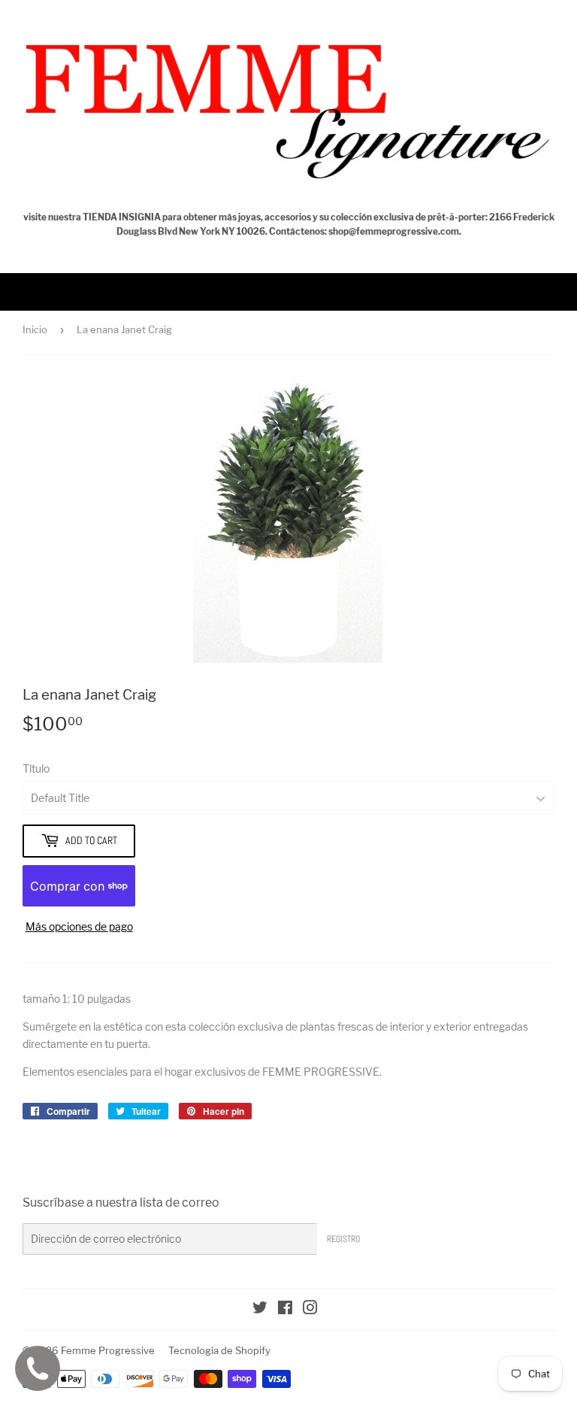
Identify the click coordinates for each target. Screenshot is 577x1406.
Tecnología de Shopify (219, 1350)
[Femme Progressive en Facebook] (285, 1309)
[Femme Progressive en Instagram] (310, 1309)
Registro (343, 1239)
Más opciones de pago (79, 926)
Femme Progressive (108, 1350)
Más (40, 291)
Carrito (548, 291)
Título (36, 768)
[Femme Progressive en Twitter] (259, 1309)
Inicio (35, 329)
